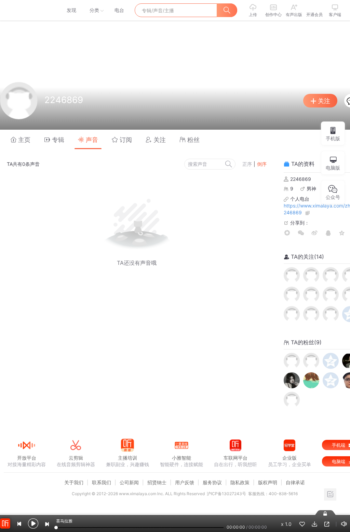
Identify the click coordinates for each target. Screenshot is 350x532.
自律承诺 (295, 482)
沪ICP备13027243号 (226, 493)
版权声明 (267, 482)
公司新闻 (129, 482)
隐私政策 (240, 482)
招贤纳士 (156, 482)
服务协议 (212, 482)
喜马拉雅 (26, 10)
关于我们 (73, 482)
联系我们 (101, 482)
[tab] (20, 139)
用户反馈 (184, 482)
